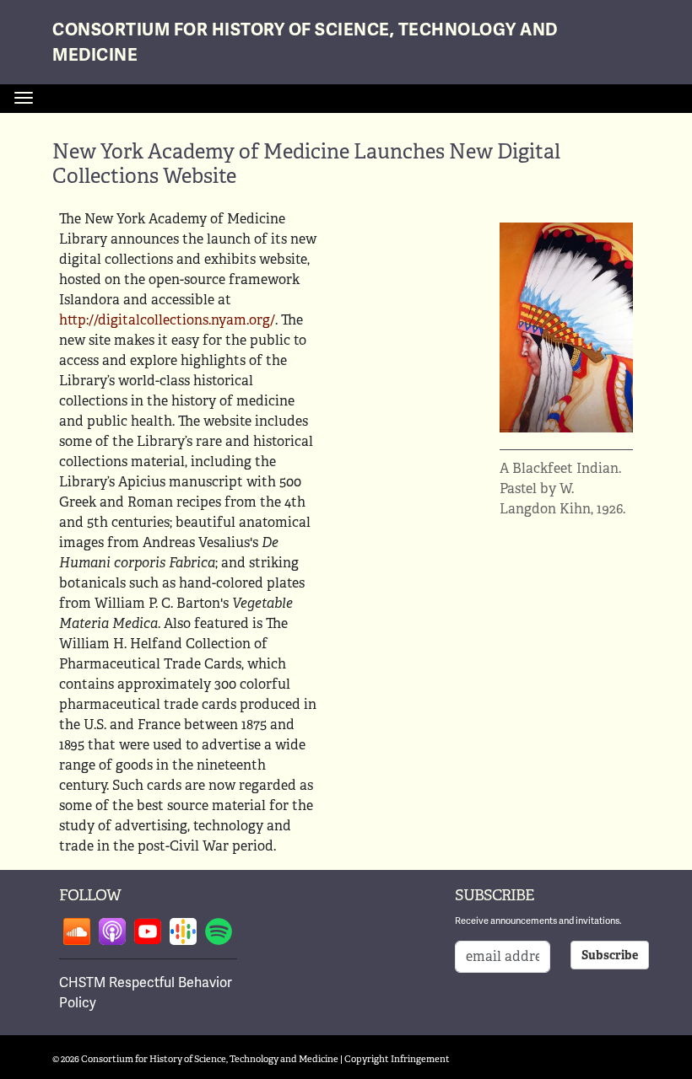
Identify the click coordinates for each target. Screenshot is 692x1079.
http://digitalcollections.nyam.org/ (167, 320)
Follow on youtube (147, 931)
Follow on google (183, 931)
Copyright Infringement (397, 1059)
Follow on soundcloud (76, 931)
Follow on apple (112, 931)
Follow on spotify (218, 931)
